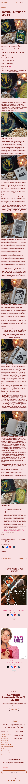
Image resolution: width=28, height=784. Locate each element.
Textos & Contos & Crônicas (7, 754)
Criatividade (3, 736)
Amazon (11, 66)
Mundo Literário (4, 742)
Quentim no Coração (5, 752)
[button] (16, 2)
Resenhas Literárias (5, 744)
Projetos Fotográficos (5, 750)
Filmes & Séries (4, 740)
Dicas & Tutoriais (4, 738)
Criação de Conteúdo (6, 734)
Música (2, 748)
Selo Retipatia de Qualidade (7, 746)
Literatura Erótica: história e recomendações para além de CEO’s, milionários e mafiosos (14, 609)
